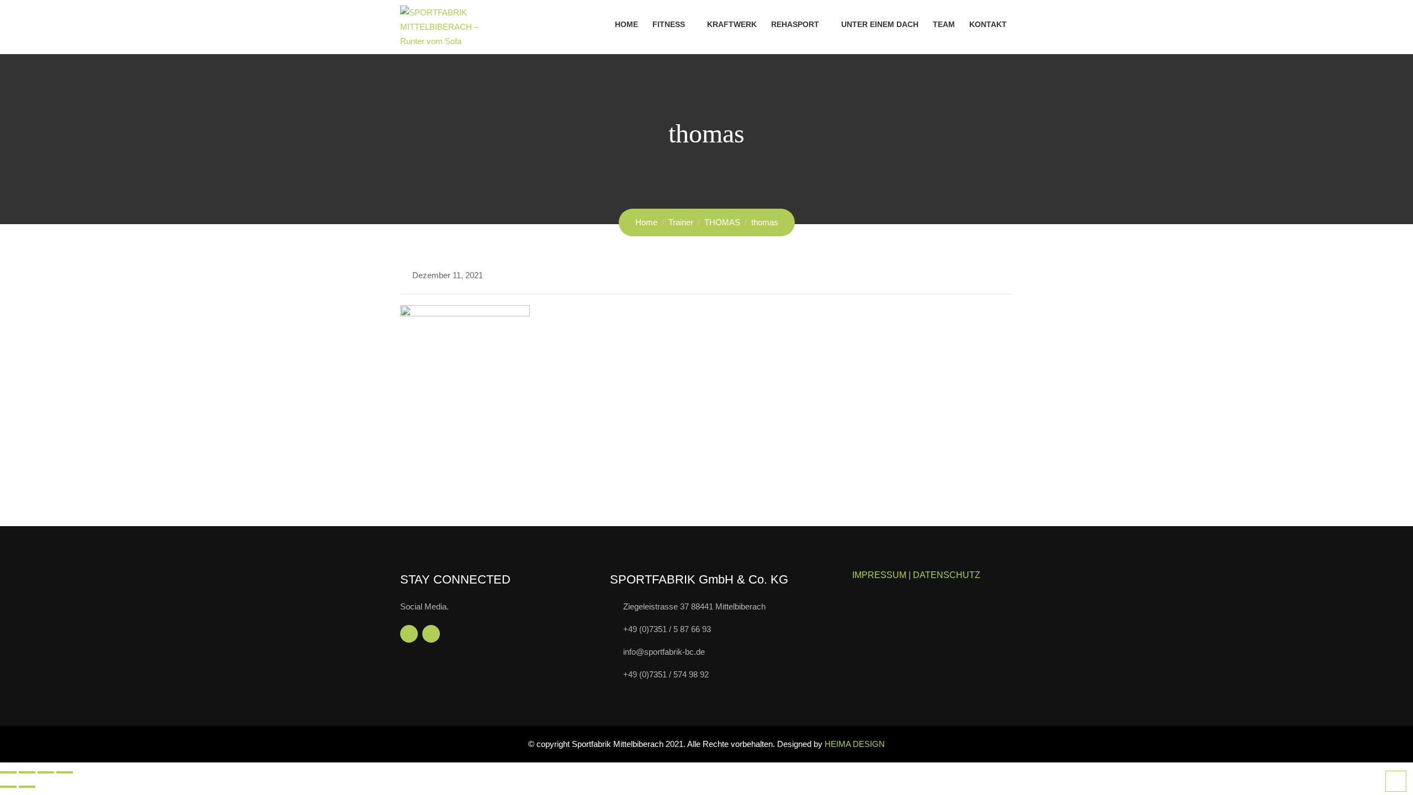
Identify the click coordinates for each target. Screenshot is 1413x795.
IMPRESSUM (879, 575)
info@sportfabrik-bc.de (664, 651)
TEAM (944, 24)
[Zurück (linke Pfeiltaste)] (8, 787)
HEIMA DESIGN (855, 744)
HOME (626, 24)
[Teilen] (46, 772)
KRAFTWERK (732, 24)
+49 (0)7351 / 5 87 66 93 (667, 629)
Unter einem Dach (879, 24)
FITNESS (668, 24)
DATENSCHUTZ (946, 575)
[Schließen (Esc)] (64, 772)
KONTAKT (988, 24)
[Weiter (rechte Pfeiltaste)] (27, 787)
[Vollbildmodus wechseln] (27, 772)
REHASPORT (795, 24)
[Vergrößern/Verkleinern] (8, 772)
